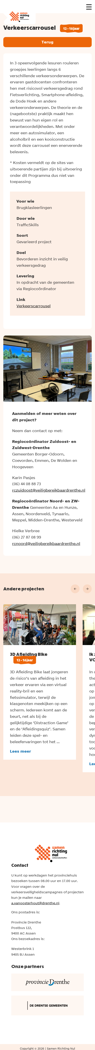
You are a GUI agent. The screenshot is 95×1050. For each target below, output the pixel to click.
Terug (47, 42)
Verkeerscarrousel (34, 306)
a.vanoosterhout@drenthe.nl (35, 903)
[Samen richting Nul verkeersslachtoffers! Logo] (18, 12)
